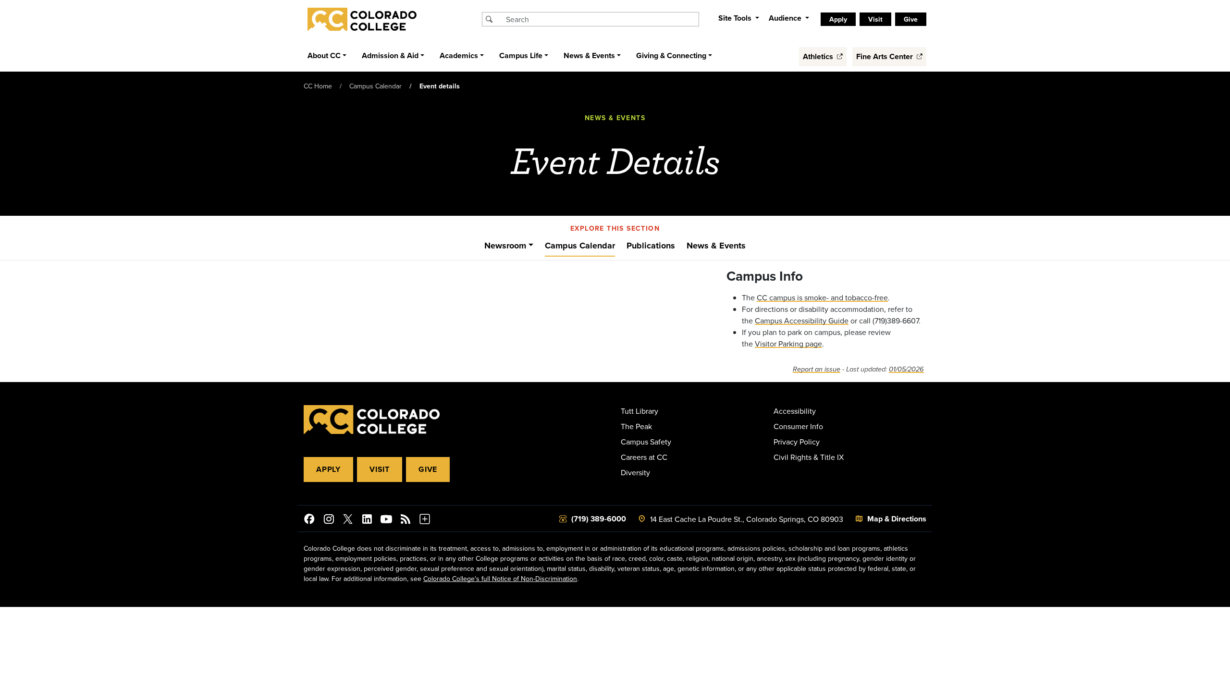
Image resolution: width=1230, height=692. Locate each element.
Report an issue (816, 369)
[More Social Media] (424, 520)
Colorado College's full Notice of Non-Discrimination (500, 578)
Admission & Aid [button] (390, 55)
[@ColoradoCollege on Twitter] (348, 520)
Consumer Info (798, 426)
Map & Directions (896, 518)
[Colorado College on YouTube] (386, 520)
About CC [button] (324, 55)
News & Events (716, 245)
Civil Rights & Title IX (809, 457)
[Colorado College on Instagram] (328, 520)
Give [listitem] (911, 19)
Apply (328, 469)
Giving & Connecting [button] (671, 55)
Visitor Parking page (788, 343)
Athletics (819, 56)
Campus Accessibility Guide (802, 320)
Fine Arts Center (885, 56)
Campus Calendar (375, 86)
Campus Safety (646, 441)
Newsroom (505, 245)
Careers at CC (644, 457)
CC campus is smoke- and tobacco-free (822, 297)
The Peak (636, 426)
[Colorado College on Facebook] (309, 520)
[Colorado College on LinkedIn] (367, 520)
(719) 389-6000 (598, 518)
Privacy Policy (797, 441)
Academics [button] (459, 55)
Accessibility (795, 411)
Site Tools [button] (735, 18)
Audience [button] (786, 18)
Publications (651, 245)
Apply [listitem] (838, 19)
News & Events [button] (589, 55)
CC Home (318, 86)
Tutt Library (639, 411)
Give (427, 469)
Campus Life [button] (520, 55)
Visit (379, 469)
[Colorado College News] (405, 520)
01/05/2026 (906, 369)
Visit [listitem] (875, 19)
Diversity (635, 472)
